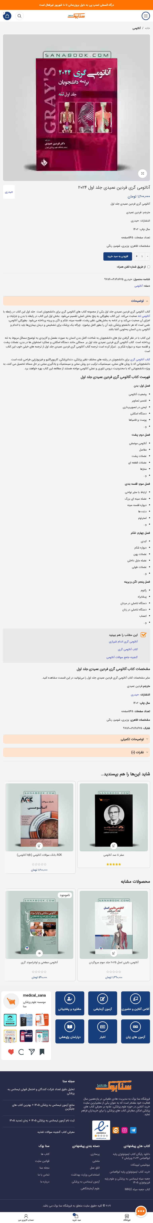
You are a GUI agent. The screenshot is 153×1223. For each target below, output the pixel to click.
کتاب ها (45, 1154)
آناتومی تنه (144, 316)
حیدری (9, 192)
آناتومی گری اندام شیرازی (123, 641)
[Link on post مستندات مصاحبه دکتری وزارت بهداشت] (10, 1036)
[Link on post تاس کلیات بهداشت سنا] (42, 1036)
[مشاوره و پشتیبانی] (69, 998)
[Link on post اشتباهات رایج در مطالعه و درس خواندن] (26, 1036)
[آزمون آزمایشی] (102, 998)
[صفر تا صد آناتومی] (114, 817)
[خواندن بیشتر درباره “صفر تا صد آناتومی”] (113, 845)
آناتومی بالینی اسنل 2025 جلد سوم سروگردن (113, 962)
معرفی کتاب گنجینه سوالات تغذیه (56, 1132)
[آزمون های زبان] (135, 1026)
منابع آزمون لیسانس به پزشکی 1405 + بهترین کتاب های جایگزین (43, 1107)
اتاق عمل (95, 1168)
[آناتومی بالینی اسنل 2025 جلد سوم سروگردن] (114, 925)
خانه (147, 28)
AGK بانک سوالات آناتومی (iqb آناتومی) (39, 855)
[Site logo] (76, 16)
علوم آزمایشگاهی (90, 1189)
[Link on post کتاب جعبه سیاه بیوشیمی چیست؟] (26, 1020)
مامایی (96, 1161)
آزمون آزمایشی (102, 1009)
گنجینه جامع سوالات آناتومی (122, 657)
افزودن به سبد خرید (117, 256)
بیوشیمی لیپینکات (140, 1165)
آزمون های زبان (135, 1037)
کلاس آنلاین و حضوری (135, 1009)
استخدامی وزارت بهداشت (85, 1175)
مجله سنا (44, 1168)
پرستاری (95, 1154)
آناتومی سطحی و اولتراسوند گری (39, 962)
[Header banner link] (76, 5)
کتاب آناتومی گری (140, 359)
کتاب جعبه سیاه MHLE (137, 1190)
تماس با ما (43, 1175)
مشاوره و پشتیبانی (69, 1009)
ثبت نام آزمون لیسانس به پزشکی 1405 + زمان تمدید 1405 (42, 1120)
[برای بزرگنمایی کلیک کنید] (142, 173)
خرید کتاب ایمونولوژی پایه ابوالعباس (130, 1172)
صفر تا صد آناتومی (113, 855)
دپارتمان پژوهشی (69, 1037)
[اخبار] (102, 1026)
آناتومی (136, 28)
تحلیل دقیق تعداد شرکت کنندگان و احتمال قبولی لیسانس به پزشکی (41, 1091)
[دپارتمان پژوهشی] (69, 1026)
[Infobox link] (26, 1001)
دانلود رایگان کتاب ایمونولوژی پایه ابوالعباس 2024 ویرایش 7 (131, 1156)
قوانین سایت (42, 1161)
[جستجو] (19, 16)
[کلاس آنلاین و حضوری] (135, 998)
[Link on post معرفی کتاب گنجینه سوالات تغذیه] (42, 1020)
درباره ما (44, 1182)
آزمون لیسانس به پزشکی (86, 1182)
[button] (39, 845)
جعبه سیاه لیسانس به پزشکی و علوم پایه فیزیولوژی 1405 (127, 1181)
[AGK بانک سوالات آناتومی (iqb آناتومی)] (39, 817)
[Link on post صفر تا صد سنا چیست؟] (10, 1020)
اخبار (102, 1037)
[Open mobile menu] (146, 16)
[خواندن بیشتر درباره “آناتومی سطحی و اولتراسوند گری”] (39, 953)
